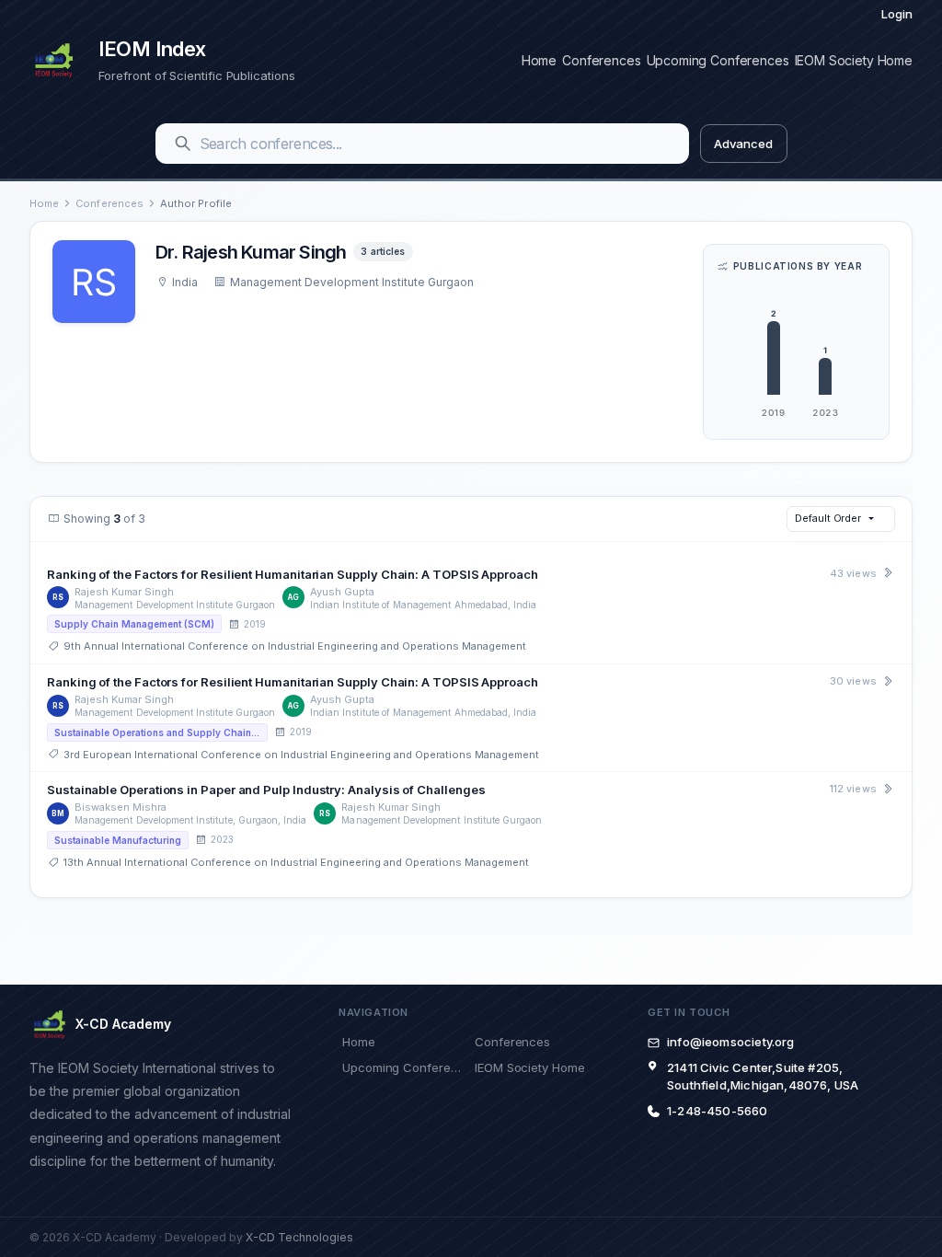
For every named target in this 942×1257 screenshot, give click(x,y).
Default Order (828, 518)
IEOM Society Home (854, 60)
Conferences (601, 60)
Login (897, 13)
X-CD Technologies (299, 1237)
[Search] (183, 143)
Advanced (743, 143)
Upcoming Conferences (718, 60)
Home (539, 60)
